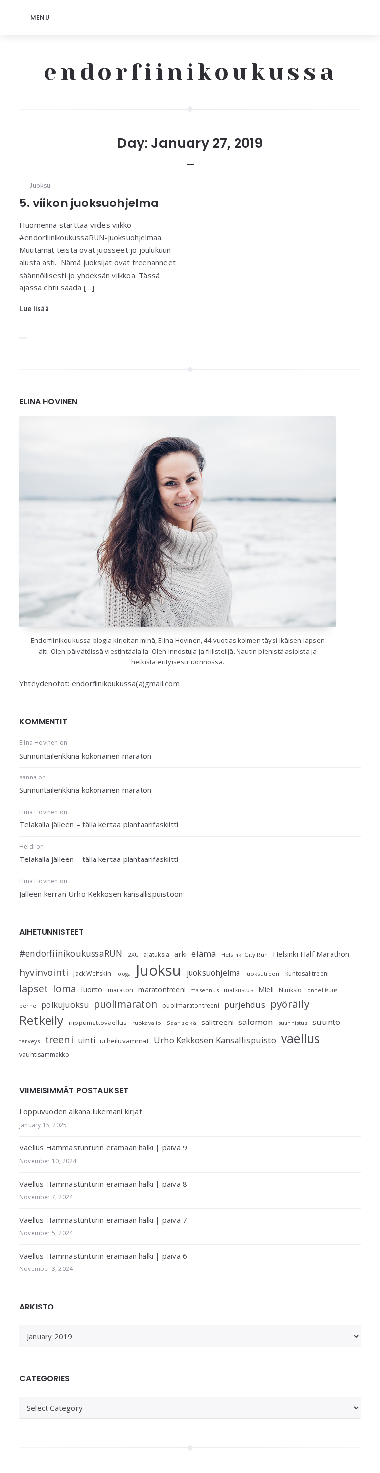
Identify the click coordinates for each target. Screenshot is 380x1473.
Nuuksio (290, 990)
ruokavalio (147, 1022)
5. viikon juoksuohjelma (89, 203)
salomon (255, 1021)
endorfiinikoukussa (190, 71)
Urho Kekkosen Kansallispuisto (215, 1040)
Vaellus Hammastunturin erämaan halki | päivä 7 (103, 1220)
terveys (29, 1041)
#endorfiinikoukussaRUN (70, 953)
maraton (120, 990)
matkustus (238, 990)
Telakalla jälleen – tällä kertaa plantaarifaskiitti (98, 824)
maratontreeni (162, 989)
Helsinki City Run (244, 954)
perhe (27, 1005)
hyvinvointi (43, 972)
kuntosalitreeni (307, 973)
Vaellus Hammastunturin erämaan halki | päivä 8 (103, 1183)
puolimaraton (125, 1004)
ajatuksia (156, 954)
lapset (33, 988)
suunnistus (292, 1022)
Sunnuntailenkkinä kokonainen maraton (85, 756)
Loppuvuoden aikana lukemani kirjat (80, 1111)
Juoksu (39, 185)
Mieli (266, 989)
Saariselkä (181, 1022)
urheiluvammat (124, 1040)
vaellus (300, 1038)
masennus (204, 990)
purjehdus (244, 1004)
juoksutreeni (263, 973)
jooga (123, 973)
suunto (326, 1021)
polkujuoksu (65, 1004)
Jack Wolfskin (92, 973)
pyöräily (290, 1004)
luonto (91, 989)
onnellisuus (322, 990)
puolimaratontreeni (190, 1005)
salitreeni (217, 1022)
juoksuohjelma (213, 973)
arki (180, 954)
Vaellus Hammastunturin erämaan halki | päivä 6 (103, 1256)
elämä (203, 953)
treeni (59, 1039)
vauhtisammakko (44, 1054)
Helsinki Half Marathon (311, 954)
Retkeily (41, 1020)
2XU (133, 954)
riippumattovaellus (98, 1022)
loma (64, 988)
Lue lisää (34, 308)
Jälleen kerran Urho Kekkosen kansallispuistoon (101, 894)
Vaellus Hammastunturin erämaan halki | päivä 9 (103, 1147)
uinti (86, 1040)
